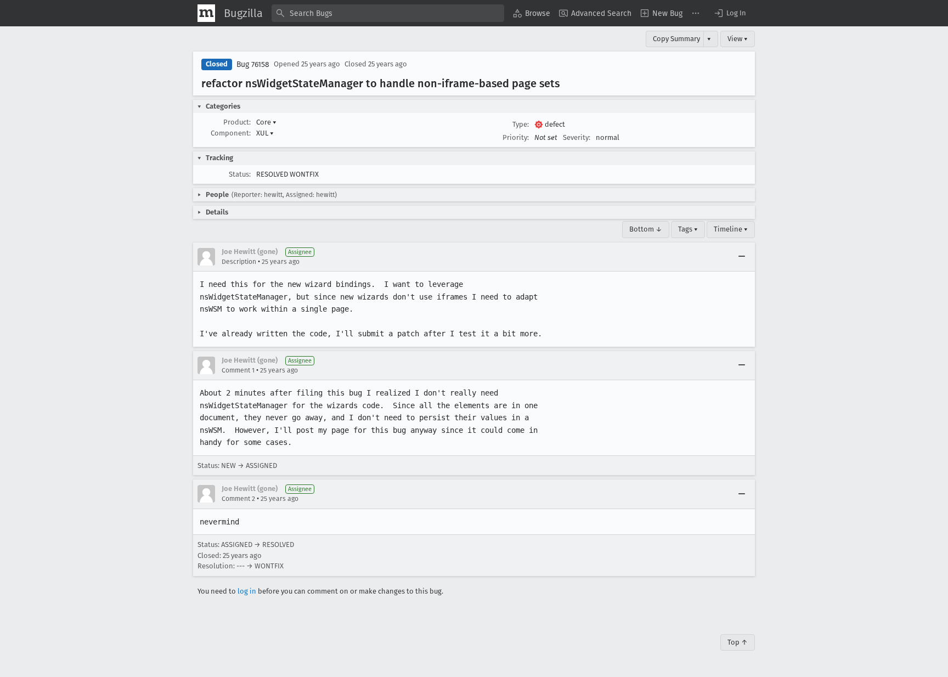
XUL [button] (265, 133)
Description (239, 262)
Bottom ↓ (645, 229)
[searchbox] (388, 13)
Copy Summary (676, 39)
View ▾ (737, 39)
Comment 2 (238, 499)
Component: (231, 133)
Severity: (576, 137)
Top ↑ (737, 642)
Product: (237, 122)
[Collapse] (742, 257)
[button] (730, 13)
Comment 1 (238, 370)
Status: (240, 174)
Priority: (516, 137)
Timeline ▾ (731, 229)
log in (247, 591)
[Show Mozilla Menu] (206, 13)
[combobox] (388, 13)
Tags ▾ (688, 229)
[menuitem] (532, 13)
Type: (520, 124)
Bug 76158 (252, 64)
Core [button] (266, 122)
